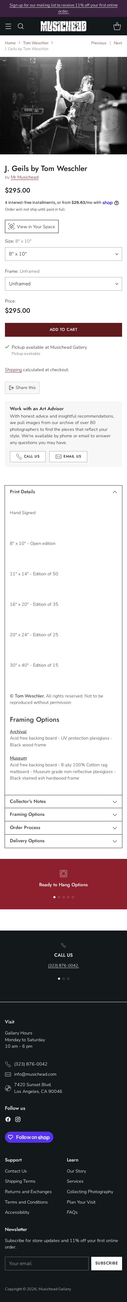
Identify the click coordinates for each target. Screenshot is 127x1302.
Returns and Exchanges (28, 1192)
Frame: (22, 271)
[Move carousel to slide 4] (68, 897)
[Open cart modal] (117, 26)
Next (118, 43)
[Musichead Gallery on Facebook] (8, 1120)
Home (10, 43)
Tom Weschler (35, 43)
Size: (18, 241)
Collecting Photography (90, 1192)
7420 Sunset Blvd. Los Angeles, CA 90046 (38, 1088)
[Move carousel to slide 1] (54, 897)
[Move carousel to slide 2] (59, 897)
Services (75, 1181)
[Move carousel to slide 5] (73, 897)
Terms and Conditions (26, 1202)
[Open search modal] (20, 26)
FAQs (72, 1212)
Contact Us (16, 1171)
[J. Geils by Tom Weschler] (63, 105)
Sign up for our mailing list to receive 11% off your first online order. (64, 8)
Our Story (76, 1171)
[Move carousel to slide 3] (64, 897)
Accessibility (17, 1212)
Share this (26, 387)
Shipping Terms (20, 1181)
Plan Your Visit (81, 1202)
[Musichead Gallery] (63, 26)
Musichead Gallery (55, 1289)
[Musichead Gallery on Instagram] (18, 1120)
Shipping (13, 370)
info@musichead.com (35, 1074)
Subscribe (106, 1263)
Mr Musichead (25, 177)
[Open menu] (8, 26)
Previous (98, 43)
